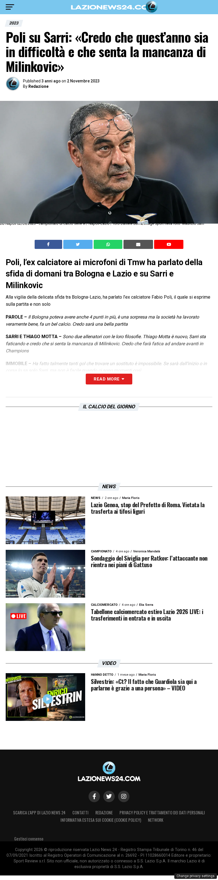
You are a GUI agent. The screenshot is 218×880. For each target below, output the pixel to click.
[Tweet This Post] (78, 244)
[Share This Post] (109, 244)
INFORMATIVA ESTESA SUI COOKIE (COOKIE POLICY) (100, 820)
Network (155, 820)
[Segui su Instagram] (123, 796)
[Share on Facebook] (49, 244)
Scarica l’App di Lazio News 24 (39, 812)
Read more (107, 379)
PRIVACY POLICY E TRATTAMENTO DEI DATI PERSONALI (162, 812)
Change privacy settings (196, 876)
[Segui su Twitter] (109, 796)
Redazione (38, 86)
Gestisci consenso (28, 839)
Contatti (80, 812)
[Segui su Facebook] (94, 796)
